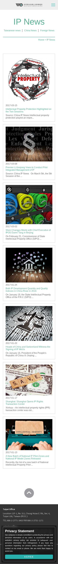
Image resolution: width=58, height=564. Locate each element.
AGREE (29, 557)
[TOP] (29, 493)
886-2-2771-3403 (15, 520)
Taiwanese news (12, 30)
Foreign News (47, 30)
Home (41, 40)
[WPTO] (29, 5)
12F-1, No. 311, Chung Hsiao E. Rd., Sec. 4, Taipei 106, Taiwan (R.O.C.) (26, 515)
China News (30, 30)
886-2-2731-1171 (35, 520)
